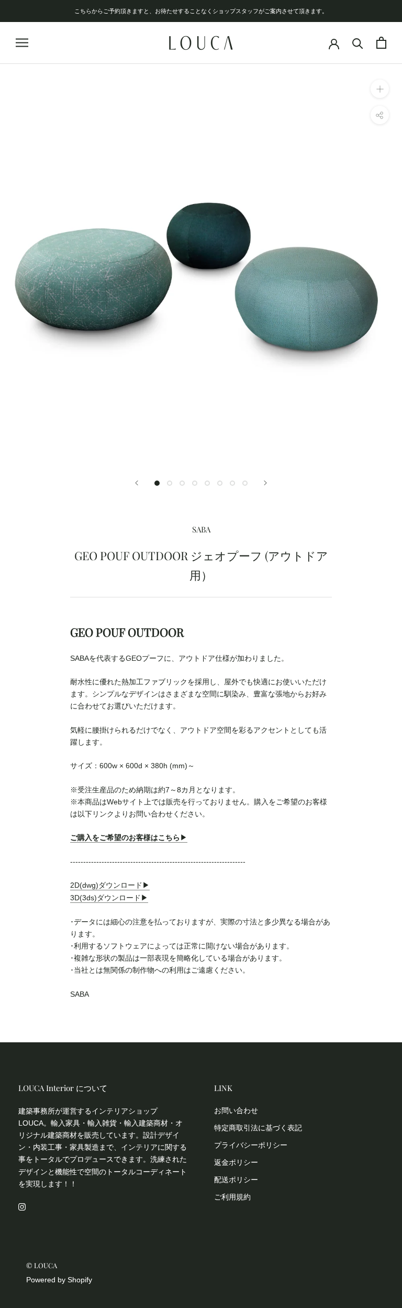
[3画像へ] (182, 483)
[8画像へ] (245, 483)
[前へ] (136, 483)
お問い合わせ (236, 1110)
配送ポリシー (236, 1179)
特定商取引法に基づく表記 (258, 1128)
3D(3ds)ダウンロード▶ (109, 897)
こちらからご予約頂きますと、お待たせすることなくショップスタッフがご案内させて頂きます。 (201, 11)
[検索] (357, 42)
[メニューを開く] (22, 42)
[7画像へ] (232, 483)
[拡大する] (380, 89)
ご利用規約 (232, 1197)
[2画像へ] (169, 483)
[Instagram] (22, 1207)
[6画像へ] (219, 483)
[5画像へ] (207, 483)
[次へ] (265, 483)
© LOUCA (41, 1265)
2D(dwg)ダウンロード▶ (110, 885)
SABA (201, 529)
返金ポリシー (236, 1162)
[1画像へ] (157, 483)
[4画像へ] (194, 483)
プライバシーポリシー (250, 1145)
